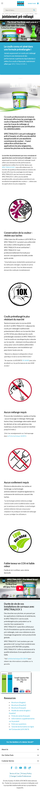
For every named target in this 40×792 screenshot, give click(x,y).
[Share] (29, 768)
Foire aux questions (18, 724)
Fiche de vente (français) (20, 716)
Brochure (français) (18, 708)
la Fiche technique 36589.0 (17, 436)
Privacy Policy (26, 773)
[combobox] (20, 10)
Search (34, 10)
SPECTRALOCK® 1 (19, 64)
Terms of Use (14, 773)
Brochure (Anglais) (18, 702)
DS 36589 (25, 360)
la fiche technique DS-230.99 (18, 659)
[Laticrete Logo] (17, 3)
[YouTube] (20, 768)
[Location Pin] (38, 3)
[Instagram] (16, 768)
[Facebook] (11, 768)
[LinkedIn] (25, 768)
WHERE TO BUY (32, 3)
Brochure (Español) (18, 705)
